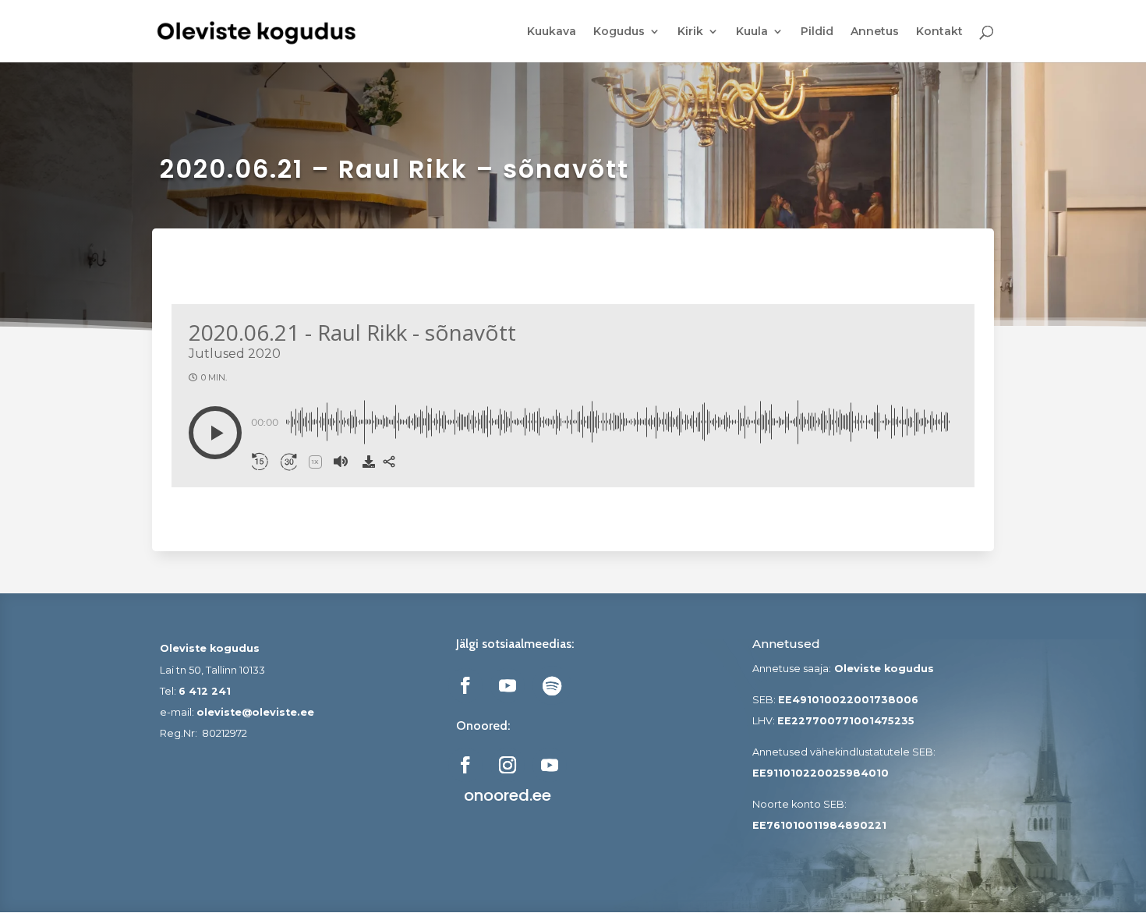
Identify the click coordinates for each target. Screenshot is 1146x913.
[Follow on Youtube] (507, 685)
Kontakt (939, 32)
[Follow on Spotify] (551, 685)
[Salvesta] (369, 461)
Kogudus (619, 32)
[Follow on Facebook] (465, 685)
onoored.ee (507, 795)
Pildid (817, 32)
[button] (215, 432)
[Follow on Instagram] (507, 765)
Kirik (690, 32)
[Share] (389, 461)
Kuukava (551, 32)
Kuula (752, 32)
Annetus (875, 32)
